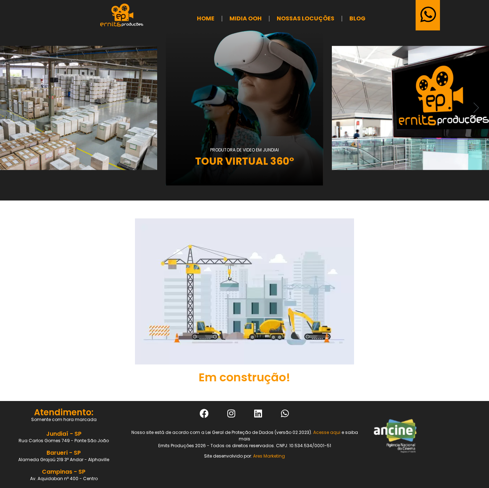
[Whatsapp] (285, 413)
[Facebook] (204, 413)
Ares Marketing (269, 456)
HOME (205, 18)
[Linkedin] (258, 413)
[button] (12, 108)
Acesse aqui (326, 432)
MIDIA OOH (245, 18)
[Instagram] (231, 413)
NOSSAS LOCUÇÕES (305, 18)
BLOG (357, 18)
